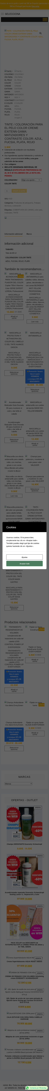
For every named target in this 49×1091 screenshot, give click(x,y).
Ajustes (24, 557)
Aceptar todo (24, 563)
